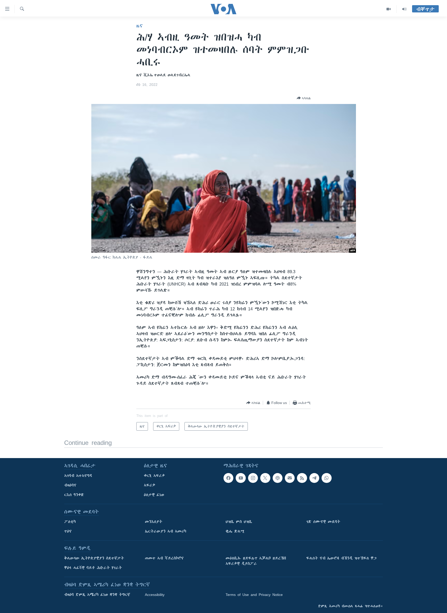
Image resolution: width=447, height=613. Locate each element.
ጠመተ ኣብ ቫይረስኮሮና (164, 558)
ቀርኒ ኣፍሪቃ (154, 475)
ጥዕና (68, 531)
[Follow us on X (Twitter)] (265, 478)
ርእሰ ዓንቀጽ (74, 494)
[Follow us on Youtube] (240, 478)
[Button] (304, 98)
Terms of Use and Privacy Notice (254, 594)
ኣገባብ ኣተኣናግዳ (78, 475)
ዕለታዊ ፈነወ (154, 494)
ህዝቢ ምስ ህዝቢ (239, 521)
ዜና (139, 25)
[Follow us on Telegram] (314, 478)
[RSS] (302, 478)
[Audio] (404, 9)
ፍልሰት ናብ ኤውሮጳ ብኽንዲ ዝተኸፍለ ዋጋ (341, 558)
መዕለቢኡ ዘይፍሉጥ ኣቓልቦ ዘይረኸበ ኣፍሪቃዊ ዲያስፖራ (256, 561)
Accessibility (155, 594)
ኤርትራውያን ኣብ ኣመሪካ (165, 531)
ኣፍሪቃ (149, 485)
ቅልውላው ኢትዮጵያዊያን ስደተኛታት (94, 558)
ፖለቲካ (70, 521)
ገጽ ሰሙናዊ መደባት (323, 521)
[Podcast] (277, 478)
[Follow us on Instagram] (253, 478)
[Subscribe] (290, 478)
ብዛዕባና (70, 485)
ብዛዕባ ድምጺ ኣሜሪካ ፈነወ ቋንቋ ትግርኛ (97, 594)
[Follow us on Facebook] (228, 478)
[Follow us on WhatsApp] (326, 478)
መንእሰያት (153, 521)
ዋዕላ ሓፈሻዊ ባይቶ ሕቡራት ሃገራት (93, 567)
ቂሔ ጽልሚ (235, 531)
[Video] (389, 9)
